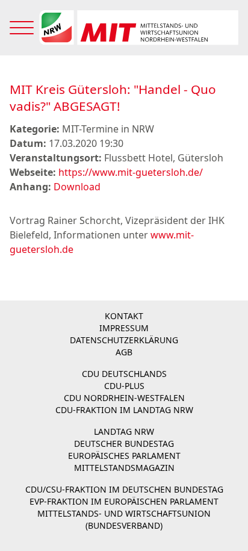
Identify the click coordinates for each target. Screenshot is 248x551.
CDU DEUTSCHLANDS (124, 373)
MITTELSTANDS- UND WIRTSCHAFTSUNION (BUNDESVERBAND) (124, 519)
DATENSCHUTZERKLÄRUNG (124, 340)
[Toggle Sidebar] (22, 28)
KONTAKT (124, 316)
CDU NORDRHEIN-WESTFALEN (124, 397)
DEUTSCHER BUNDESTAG (124, 443)
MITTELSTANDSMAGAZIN (124, 467)
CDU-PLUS (124, 385)
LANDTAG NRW (124, 431)
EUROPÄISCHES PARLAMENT (124, 455)
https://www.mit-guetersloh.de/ (130, 172)
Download (77, 186)
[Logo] (138, 28)
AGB (124, 352)
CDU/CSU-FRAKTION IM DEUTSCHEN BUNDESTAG (124, 489)
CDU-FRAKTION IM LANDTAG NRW (124, 410)
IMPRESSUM (124, 328)
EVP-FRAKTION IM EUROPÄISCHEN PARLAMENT (124, 501)
